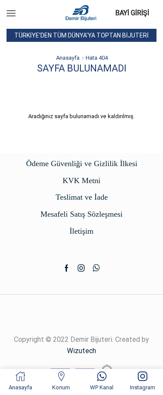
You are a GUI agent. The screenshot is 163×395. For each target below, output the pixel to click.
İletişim (81, 231)
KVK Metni (81, 180)
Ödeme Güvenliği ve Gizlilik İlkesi (81, 163)
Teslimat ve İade (82, 197)
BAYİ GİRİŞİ (132, 13)
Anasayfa (68, 57)
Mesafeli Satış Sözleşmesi (81, 214)
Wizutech (81, 351)
